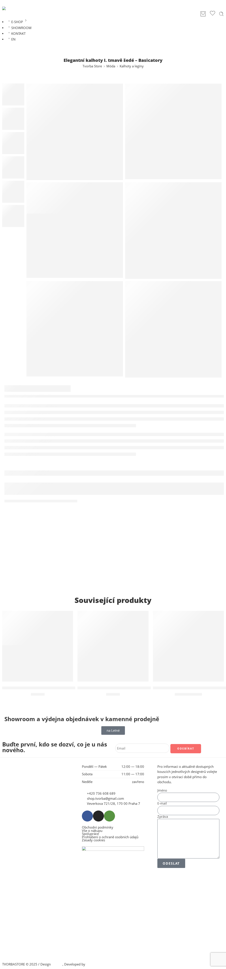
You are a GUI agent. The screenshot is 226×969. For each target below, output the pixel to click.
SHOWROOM (21, 28)
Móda (110, 66)
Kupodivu (93, 964)
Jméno (162, 790)
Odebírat (185, 748)
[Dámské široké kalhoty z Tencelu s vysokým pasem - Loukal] (188, 646)
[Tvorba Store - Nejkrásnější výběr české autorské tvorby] (13, 8)
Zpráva (162, 816)
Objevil (57, 964)
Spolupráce (90, 834)
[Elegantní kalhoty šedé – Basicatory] (74, 132)
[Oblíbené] (212, 14)
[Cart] (203, 14)
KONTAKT (18, 33)
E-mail (162, 803)
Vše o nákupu (92, 831)
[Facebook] (87, 816)
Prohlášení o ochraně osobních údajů (110, 837)
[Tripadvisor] (109, 816)
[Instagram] (98, 816)
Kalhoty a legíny (132, 66)
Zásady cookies (93, 840)
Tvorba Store (92, 66)
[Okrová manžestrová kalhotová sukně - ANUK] (37, 646)
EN (13, 39)
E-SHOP (17, 22)
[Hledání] (221, 13)
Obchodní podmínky (97, 827)
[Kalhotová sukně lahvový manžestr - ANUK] (112, 646)
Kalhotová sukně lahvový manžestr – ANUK (117, 687)
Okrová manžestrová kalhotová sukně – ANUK (45, 687)
